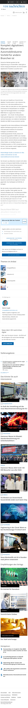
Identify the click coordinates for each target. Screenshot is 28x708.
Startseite (2, 15)
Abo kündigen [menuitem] (4, 692)
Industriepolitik (11, 281)
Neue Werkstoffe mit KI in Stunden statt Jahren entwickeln (14, 558)
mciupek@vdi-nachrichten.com (9, 310)
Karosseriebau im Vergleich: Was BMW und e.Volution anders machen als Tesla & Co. (15, 650)
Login (24, 2)
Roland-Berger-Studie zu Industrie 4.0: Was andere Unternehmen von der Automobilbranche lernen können (12, 155)
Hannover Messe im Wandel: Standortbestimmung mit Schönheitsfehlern (11, 438)
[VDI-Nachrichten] (14, 6)
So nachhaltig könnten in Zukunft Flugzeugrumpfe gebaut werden (13, 657)
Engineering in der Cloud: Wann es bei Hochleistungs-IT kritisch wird (13, 528)
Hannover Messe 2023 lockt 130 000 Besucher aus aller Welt (13, 469)
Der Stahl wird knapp (8, 639)
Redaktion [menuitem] (13, 697)
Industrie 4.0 (10, 274)
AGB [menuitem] (9, 692)
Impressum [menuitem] (12, 699)
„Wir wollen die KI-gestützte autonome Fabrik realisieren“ (14, 669)
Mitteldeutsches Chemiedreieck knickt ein (14, 675)
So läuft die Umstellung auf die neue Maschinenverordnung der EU (14, 407)
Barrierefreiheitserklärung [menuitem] (6, 702)
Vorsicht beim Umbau (9, 614)
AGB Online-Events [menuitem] (16, 692)
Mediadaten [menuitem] (14, 694)
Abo (17, 2)
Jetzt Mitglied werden (14, 255)
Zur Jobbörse (4, 372)
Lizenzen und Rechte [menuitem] (5, 697)
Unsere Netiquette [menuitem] (5, 699)
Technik (8, 15)
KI (7, 287)
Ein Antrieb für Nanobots (10, 589)
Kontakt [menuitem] (19, 697)
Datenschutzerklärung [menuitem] (5, 695)
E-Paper (12, 2)
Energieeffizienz (11, 268)
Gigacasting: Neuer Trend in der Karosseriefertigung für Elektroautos (14, 663)
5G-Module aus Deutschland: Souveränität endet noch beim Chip (14, 498)
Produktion (14, 15)
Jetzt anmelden (7, 343)
